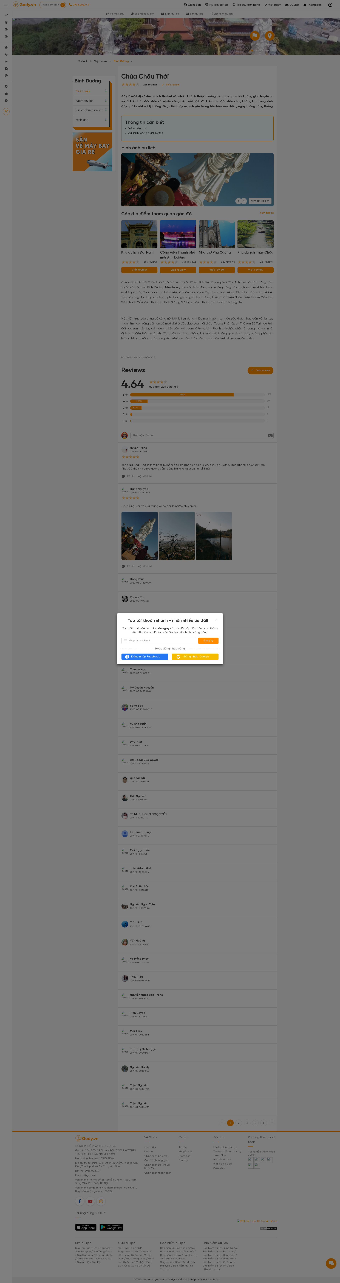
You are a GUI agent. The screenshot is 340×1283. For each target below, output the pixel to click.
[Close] (216, 620)
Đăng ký (208, 640)
